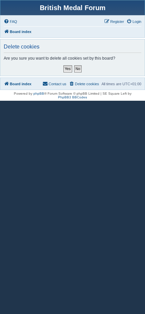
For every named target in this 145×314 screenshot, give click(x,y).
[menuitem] (10, 22)
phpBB (38, 93)
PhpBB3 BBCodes (72, 97)
